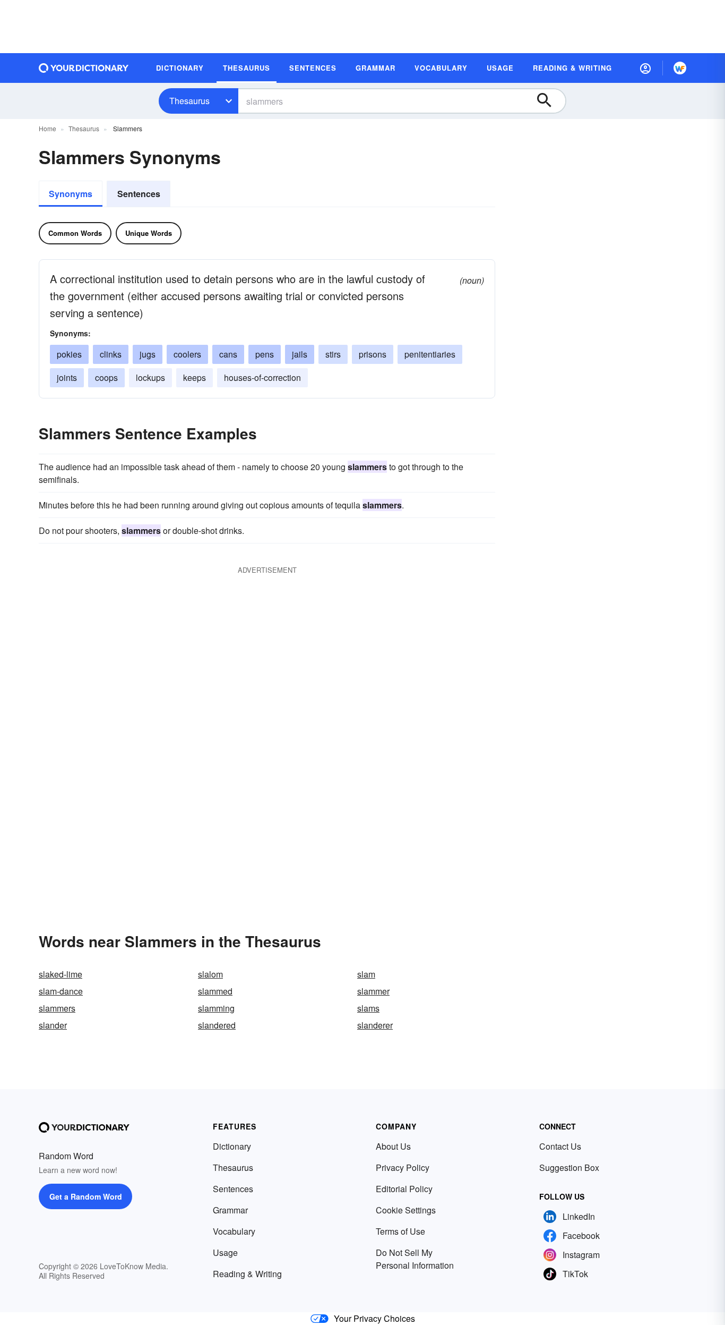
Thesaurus (189, 101)
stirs (333, 354)
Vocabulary (234, 1231)
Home (47, 128)
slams (368, 1008)
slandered (217, 1025)
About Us (393, 1146)
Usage (225, 1252)
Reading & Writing (247, 1274)
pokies (69, 354)
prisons (372, 354)
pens (264, 354)
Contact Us (560, 1146)
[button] (645, 68)
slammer (373, 991)
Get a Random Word (85, 1196)
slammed (215, 991)
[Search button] (549, 101)
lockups (150, 377)
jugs (148, 354)
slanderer (375, 1025)
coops (106, 377)
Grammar (230, 1210)
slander (53, 1025)
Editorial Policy (404, 1189)
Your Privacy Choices (374, 1318)
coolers (187, 354)
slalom (210, 974)
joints (67, 377)
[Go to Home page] (84, 68)
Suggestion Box (569, 1167)
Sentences (138, 194)
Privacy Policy (402, 1167)
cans (228, 354)
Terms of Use (400, 1231)
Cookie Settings (406, 1210)
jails (299, 354)
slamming (216, 1008)
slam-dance (61, 991)
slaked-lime (60, 974)
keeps (194, 377)
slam (366, 974)
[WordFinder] (680, 68)
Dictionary (232, 1146)
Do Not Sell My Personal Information (415, 1258)
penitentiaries (429, 354)
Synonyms (70, 194)
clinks (111, 354)
